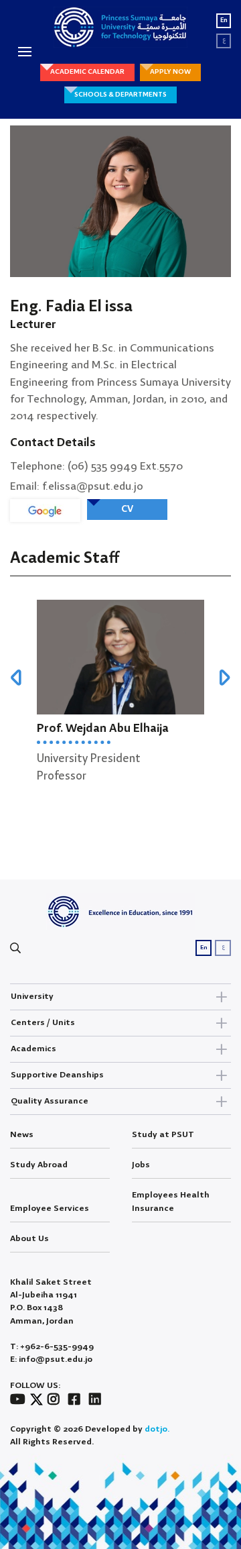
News (21, 1134)
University (32, 996)
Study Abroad (39, 1165)
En (224, 20)
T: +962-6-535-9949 (52, 1346)
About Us (29, 1238)
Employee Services (49, 1208)
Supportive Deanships (57, 1075)
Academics (33, 1049)
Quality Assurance (49, 1101)
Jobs (141, 1165)
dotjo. (157, 1429)
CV (127, 509)
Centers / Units (43, 1022)
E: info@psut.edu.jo (51, 1359)
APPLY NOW (170, 71)
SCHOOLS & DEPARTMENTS (120, 94)
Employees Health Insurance (171, 1201)
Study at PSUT (163, 1134)
